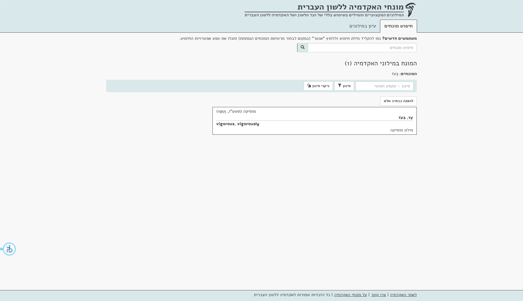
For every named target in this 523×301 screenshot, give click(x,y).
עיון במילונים (362, 26)
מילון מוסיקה (401, 130)
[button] (8, 249)
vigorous (225, 124)
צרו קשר (378, 295)
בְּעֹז (402, 118)
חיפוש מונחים (398, 26)
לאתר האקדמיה (403, 295)
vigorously (248, 124)
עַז (410, 118)
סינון (346, 85)
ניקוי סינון (320, 85)
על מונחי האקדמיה (350, 295)
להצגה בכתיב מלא (398, 100)
